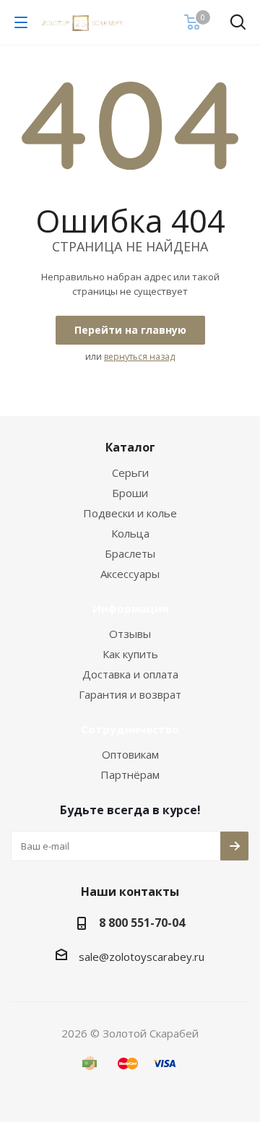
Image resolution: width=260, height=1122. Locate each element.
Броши (130, 493)
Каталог (130, 447)
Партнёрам (130, 774)
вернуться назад (139, 356)
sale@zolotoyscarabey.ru (141, 956)
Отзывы (130, 633)
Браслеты (130, 553)
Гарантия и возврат (130, 694)
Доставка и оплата (130, 674)
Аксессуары (130, 573)
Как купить (130, 654)
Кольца (130, 533)
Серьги (130, 472)
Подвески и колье (130, 513)
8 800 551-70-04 (142, 923)
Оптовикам (130, 754)
